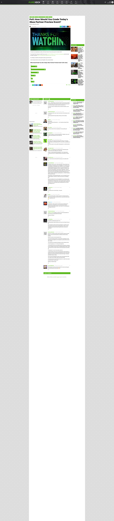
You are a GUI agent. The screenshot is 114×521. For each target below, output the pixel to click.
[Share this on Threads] (68, 26)
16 (69, 84)
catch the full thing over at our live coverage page (55, 54)
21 (76, 66)
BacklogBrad (50, 132)
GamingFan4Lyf (51, 148)
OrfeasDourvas (50, 157)
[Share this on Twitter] (66, 26)
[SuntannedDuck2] (45, 234)
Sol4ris (49, 194)
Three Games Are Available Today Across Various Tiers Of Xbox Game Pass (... (78, 114)
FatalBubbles (50, 219)
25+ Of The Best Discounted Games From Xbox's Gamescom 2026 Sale (78, 136)
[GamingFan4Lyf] (45, 150)
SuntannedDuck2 (51, 232)
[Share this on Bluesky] (62, 26)
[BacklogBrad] (45, 135)
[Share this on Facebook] (64, 26)
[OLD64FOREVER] (45, 268)
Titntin (49, 202)
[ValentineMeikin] (45, 104)
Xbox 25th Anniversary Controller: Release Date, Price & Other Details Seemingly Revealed (37, 131)
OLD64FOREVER (51, 265)
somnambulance (51, 162)
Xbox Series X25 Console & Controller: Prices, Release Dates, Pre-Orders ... (78, 133)
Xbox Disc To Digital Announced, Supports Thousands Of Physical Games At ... (78, 110)
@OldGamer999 (50, 212)
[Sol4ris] (45, 197)
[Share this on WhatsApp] (60, 26)
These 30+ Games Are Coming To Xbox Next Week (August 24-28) (37, 124)
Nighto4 (49, 119)
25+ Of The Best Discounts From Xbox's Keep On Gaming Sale (78, 125)
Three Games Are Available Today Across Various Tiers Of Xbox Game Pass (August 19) (37, 148)
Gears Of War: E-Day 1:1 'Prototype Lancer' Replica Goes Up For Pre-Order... (78, 106)
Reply (39, 105)
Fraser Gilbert (34, 26)
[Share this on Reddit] (69, 26)
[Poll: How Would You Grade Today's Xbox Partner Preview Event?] (50, 39)
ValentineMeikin (51, 101)
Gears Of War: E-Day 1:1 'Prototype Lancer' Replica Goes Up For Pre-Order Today (38, 142)
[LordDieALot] (45, 190)
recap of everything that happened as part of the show (46, 55)
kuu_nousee (50, 139)
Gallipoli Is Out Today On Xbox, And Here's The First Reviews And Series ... (78, 118)
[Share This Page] (105, 2)
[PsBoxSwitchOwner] (45, 114)
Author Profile (35, 105)
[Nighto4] (45, 122)
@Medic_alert (50, 149)
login (58, 276)
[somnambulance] (45, 165)
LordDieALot (50, 187)
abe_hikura (50, 127)
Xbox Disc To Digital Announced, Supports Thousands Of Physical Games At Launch (37, 136)
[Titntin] (45, 204)
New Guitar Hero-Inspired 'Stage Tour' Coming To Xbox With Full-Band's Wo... (78, 121)
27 (76, 83)
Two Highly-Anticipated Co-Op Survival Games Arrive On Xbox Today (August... (78, 129)
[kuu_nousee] (45, 142)
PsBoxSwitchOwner (51, 111)
